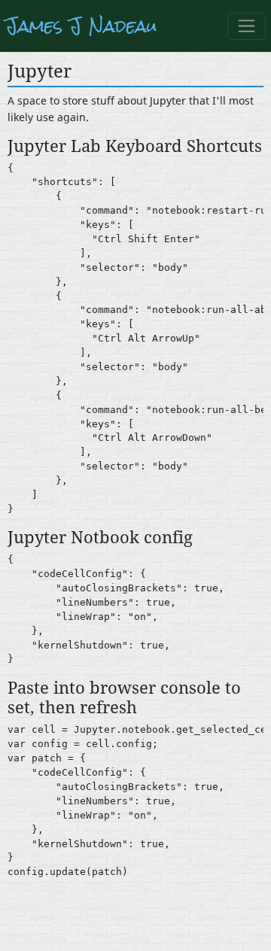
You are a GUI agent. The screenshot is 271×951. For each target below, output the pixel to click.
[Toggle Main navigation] (246, 26)
